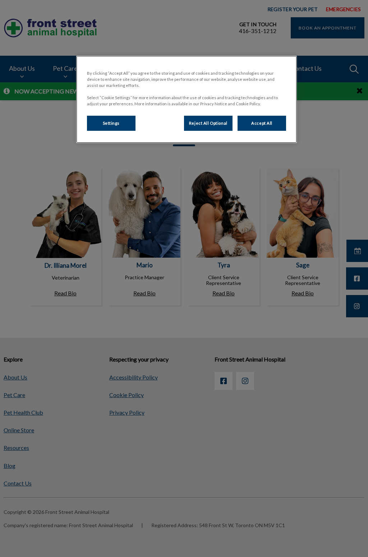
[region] (186, 99)
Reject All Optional (208, 123)
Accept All (261, 123)
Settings (111, 123)
